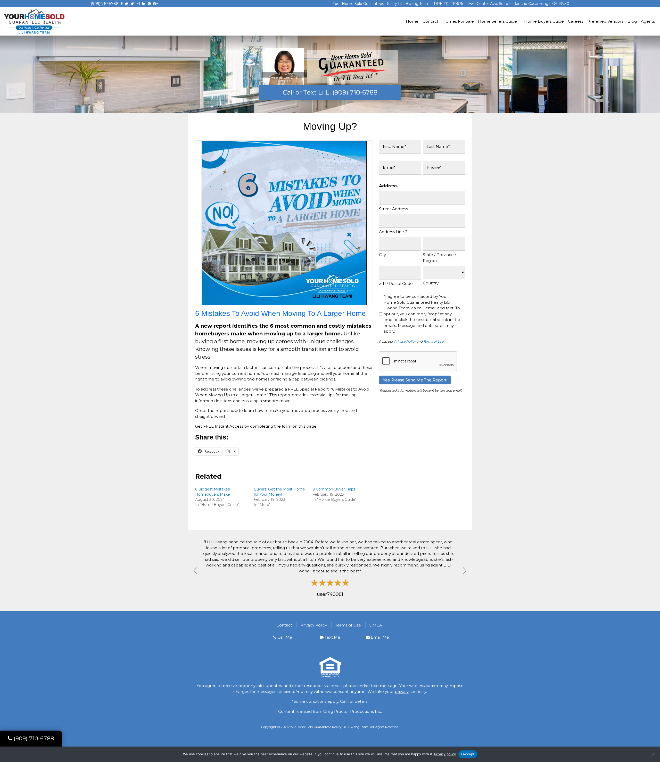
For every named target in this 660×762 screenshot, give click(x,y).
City (382, 254)
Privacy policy (445, 754)
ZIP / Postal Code (396, 283)
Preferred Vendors (605, 21)
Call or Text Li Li (330, 92)
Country (431, 283)
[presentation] (418, 361)
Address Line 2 (393, 231)
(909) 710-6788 (105, 3)
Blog (632, 21)
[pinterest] (149, 3)
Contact (430, 21)
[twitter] (132, 3)
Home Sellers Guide (497, 21)
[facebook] (122, 3)
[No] (653, 754)
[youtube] (126, 3)
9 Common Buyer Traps (333, 489)
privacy (402, 691)
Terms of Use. (433, 341)
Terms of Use (348, 625)
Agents (648, 21)
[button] (195, 570)
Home (412, 21)
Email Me (380, 637)
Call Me (284, 637)
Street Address (393, 208)
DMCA (375, 625)
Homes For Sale (458, 21)
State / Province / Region (439, 257)
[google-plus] (155, 3)
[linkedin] (143, 3)
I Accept (468, 754)
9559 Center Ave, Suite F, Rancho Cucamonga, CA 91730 (518, 3)
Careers (575, 21)
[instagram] (138, 3)
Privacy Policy (405, 341)
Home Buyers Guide (544, 21)
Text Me (332, 637)
